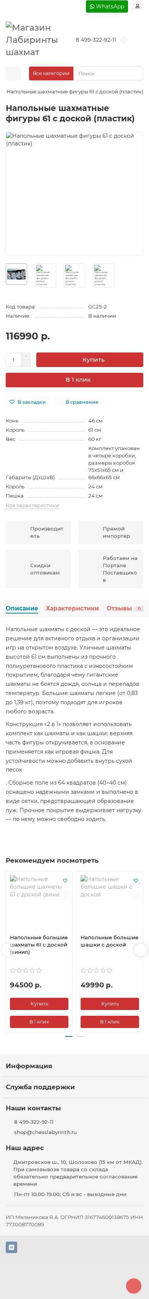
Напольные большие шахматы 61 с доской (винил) (39, 944)
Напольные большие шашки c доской (109, 941)
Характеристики (72, 608)
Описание (22, 608)
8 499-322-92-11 (96, 39)
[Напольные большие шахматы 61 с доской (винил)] (39, 901)
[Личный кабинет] (137, 6)
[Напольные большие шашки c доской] (110, 901)
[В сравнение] (65, 895)
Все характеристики (32, 505)
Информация (29, 1066)
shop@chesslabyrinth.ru (45, 1132)
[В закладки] (65, 880)
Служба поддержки (40, 1087)
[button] (8, 949)
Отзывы (124, 608)
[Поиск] (135, 73)
